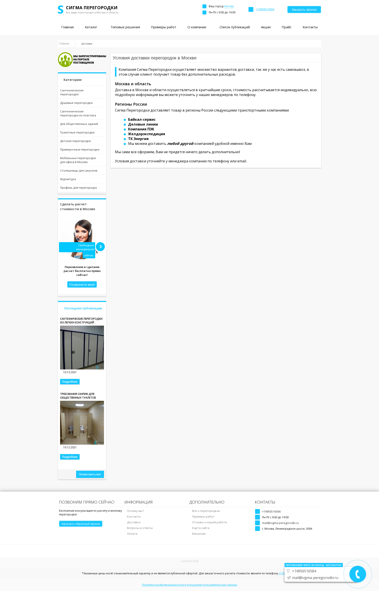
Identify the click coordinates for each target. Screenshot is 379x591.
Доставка (133, 522)
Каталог (91, 27)
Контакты (310, 27)
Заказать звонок (304, 9)
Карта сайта (200, 528)
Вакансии (199, 534)
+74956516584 (271, 511)
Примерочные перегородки (79, 149)
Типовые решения (125, 27)
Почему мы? (135, 511)
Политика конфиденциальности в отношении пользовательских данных (189, 585)
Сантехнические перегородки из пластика (78, 113)
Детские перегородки (75, 141)
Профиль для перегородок (78, 188)
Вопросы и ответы (140, 528)
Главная (67, 27)
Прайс (286, 27)
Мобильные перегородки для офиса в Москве (78, 160)
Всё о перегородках (206, 511)
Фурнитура (68, 179)
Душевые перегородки (76, 103)
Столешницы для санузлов (78, 170)
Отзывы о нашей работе (209, 522)
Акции (266, 27)
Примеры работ (163, 27)
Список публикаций (235, 27)
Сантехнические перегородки (72, 92)
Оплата (132, 534)
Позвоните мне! (82, 284)
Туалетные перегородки (77, 132)
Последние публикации (83, 308)
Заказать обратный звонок (80, 524)
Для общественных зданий (79, 124)
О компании (197, 27)
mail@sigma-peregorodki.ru (280, 523)
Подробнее (69, 381)
